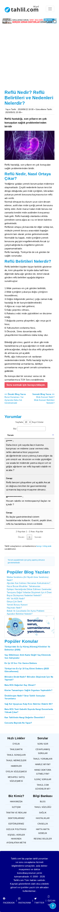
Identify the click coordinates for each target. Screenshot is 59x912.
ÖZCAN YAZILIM (52, 902)
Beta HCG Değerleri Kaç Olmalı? (20, 685)
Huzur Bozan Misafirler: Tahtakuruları (23, 586)
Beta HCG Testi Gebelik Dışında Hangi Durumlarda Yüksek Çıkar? (29, 710)
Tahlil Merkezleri (16, 760)
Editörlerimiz (16, 824)
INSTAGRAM (24, 903)
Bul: (15, 429)
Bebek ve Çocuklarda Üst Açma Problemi (25, 611)
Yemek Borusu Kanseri (17, 605)
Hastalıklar (42, 818)
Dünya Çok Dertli (14, 601)
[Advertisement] (29, 56)
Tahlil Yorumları (42, 759)
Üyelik (16, 744)
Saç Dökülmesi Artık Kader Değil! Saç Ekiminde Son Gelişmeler (28, 656)
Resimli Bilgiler (43, 839)
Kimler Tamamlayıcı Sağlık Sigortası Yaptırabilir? (28, 690)
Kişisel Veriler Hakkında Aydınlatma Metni (16, 839)
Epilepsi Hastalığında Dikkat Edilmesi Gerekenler (29, 589)
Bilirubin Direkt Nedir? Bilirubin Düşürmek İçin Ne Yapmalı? (29, 678)
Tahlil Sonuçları (16, 755)
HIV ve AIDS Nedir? (16, 598)
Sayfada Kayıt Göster (29, 422)
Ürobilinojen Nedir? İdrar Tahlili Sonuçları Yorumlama (25, 697)
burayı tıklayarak (43, 546)
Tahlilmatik (16, 749)
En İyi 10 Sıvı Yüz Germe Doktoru (21, 663)
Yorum (10, 435)
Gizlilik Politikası (16, 829)
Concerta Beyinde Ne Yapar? (18, 723)
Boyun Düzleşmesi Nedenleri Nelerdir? (24, 595)
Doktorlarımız (16, 818)
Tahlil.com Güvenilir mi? (42, 787)
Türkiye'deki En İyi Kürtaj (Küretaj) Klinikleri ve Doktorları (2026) (27, 648)
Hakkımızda (16, 801)
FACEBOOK (9, 903)
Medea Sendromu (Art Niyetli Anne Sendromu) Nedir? (27, 578)
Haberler (16, 766)
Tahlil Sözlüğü (42, 807)
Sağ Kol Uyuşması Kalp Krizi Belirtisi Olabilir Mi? (29, 704)
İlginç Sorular (42, 779)
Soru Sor (42, 744)
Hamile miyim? (43, 764)
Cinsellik (43, 824)
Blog (43, 801)
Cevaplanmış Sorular (43, 751)
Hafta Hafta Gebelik (42, 831)
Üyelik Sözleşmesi (16, 771)
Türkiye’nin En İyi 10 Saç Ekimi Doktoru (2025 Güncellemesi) (27, 670)
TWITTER (39, 903)
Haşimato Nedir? (14, 608)
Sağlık (42, 813)
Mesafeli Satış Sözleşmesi (16, 779)
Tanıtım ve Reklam (16, 813)
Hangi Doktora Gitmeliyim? (42, 772)
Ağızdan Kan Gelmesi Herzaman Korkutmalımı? (28, 583)
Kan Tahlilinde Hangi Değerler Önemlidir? (25, 717)
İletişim (16, 807)
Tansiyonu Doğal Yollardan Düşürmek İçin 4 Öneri (29, 592)
